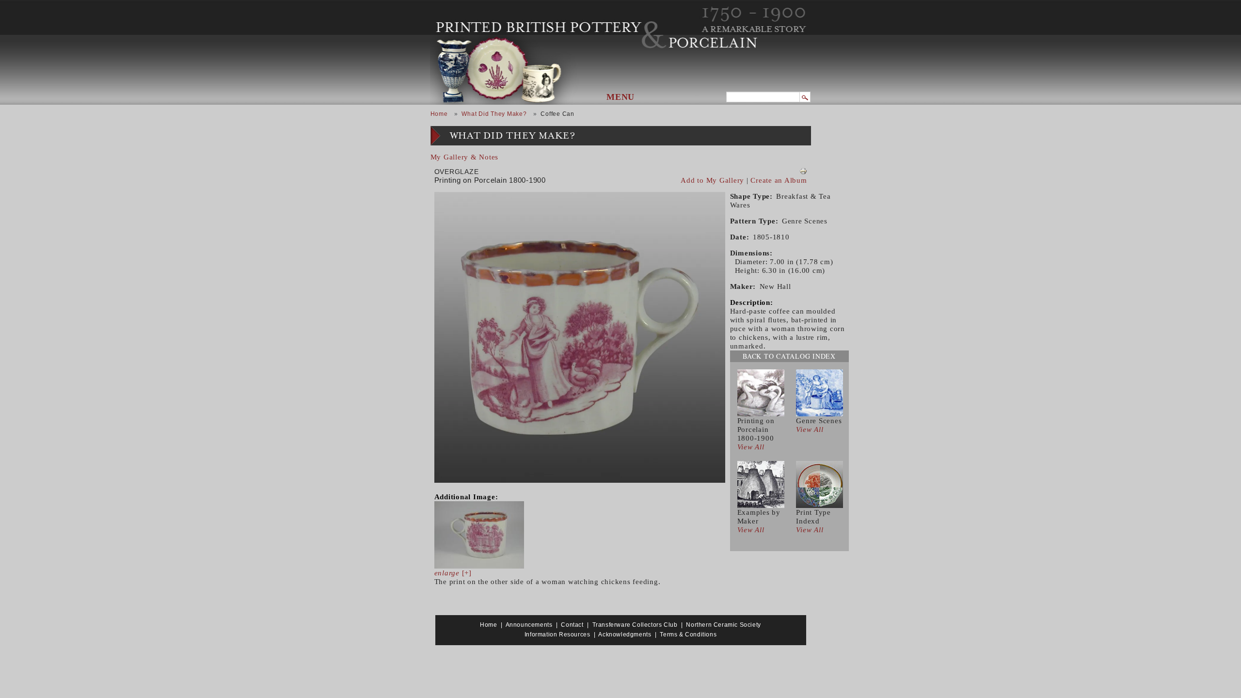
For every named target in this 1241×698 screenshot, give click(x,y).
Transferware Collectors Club (635, 624)
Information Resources (557, 634)
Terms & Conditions (688, 634)
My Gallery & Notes (464, 157)
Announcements (529, 624)
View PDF (803, 171)
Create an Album (778, 180)
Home (439, 114)
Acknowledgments (624, 634)
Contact (572, 624)
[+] (453, 573)
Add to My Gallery (712, 180)
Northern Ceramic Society (723, 624)
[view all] (760, 392)
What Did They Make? (493, 114)
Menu (620, 97)
